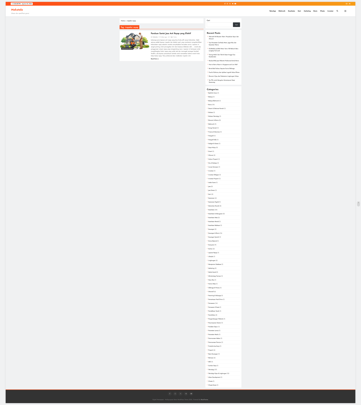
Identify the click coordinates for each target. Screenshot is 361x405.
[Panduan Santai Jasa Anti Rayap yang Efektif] (134, 41)
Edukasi (210, 112)
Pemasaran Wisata (213, 307)
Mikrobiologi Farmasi (214, 276)
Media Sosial (212, 272)
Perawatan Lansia (213, 330)
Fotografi (211, 136)
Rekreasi (210, 358)
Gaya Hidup (212, 147)
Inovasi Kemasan (213, 167)
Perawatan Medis (213, 334)
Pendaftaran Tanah (213, 311)
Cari (208, 20)
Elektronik (282, 11)
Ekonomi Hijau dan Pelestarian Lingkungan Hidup (224, 76)
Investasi (330, 11)
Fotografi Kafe (212, 140)
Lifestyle (210, 256)
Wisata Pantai (212, 385)
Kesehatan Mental (213, 221)
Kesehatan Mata (213, 218)
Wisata (322, 11)
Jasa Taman (211, 190)
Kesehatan (291, 11)
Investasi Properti (213, 179)
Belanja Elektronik (213, 101)
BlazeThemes (204, 399)
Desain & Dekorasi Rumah (216, 108)
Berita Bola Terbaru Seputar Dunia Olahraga (222, 68)
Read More (154, 59)
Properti (210, 350)
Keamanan (211, 198)
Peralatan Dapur (213, 327)
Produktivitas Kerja (213, 346)
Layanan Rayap (212, 253)
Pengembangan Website (215, 319)
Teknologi (272, 11)
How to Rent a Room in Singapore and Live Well (223, 64)
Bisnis (315, 11)
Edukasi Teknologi (213, 116)
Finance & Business (214, 132)
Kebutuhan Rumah (127, 48)
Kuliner (210, 249)
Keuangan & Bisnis (213, 233)
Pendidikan (211, 315)
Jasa (209, 186)
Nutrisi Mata (212, 284)
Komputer (211, 245)
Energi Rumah (212, 128)
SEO (209, 362)
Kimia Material (212, 241)
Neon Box (211, 280)
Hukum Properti (213, 159)
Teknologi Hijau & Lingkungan (217, 373)
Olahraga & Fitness (214, 288)
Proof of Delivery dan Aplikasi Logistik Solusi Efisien (224, 72)
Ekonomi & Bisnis (213, 120)
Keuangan (211, 229)
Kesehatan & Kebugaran (215, 214)
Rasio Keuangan (213, 354)
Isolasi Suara (212, 182)
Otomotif (211, 292)
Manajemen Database (214, 264)
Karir (299, 11)
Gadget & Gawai (213, 143)
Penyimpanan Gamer (214, 323)
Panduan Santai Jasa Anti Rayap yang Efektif (171, 33)
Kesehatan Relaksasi (214, 225)
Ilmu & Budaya (212, 163)
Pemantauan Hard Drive (215, 299)
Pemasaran (211, 303)
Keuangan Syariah (213, 237)
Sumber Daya (212, 366)
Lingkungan (211, 260)
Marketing (307, 11)
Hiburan (210, 155)
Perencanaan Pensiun (214, 342)
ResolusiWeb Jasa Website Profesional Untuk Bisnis (224, 61)
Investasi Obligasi (213, 175)
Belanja (210, 97)
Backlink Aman (212, 93)
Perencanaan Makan (214, 338)
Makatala (17, 10)
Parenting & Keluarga (214, 295)
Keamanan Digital (213, 202)
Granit (210, 151)
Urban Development (214, 377)
